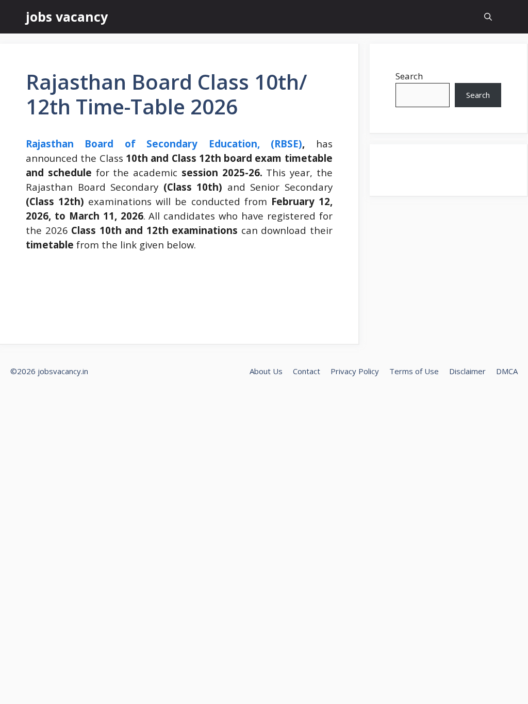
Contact (306, 371)
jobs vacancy (67, 16)
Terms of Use (414, 371)
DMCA (507, 371)
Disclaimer (467, 371)
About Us (266, 371)
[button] (488, 16)
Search (409, 76)
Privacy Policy (355, 371)
